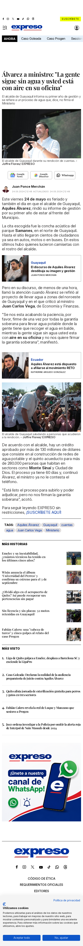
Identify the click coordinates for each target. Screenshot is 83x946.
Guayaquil (50, 525)
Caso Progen (56, 38)
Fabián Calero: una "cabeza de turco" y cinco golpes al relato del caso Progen (25, 632)
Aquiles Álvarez (28, 525)
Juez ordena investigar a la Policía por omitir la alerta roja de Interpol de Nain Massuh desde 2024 (43, 726)
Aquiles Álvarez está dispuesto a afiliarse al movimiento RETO (53, 366)
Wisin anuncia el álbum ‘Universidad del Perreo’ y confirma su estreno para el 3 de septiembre (24, 577)
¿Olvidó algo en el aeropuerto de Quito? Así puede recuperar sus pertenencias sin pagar (24, 595)
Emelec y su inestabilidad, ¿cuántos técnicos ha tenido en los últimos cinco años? (24, 556)
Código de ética (41, 878)
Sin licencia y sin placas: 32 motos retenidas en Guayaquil (25, 612)
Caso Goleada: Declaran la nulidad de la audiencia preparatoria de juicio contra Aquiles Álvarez (38, 676)
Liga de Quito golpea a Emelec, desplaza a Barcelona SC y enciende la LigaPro (43, 660)
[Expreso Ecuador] (41, 856)
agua (9, 530)
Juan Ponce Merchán (28, 186)
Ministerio (52, 530)
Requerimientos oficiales (41, 884)
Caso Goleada (31, 38)
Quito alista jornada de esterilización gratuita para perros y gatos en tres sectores (43, 693)
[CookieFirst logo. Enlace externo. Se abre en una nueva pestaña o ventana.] (4, 904)
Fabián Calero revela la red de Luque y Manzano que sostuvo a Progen (40, 709)
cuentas (67, 525)
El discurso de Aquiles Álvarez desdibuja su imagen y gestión (53, 269)
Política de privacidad (66, 900)
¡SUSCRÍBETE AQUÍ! (43, 512)
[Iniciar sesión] (77, 27)
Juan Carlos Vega (29, 530)
